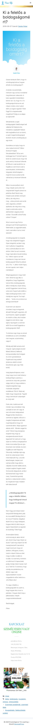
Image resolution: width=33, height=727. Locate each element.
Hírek (7, 696)
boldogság (14, 699)
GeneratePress (19, 724)
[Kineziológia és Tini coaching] (7, 3)
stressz (5, 702)
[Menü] (30, 3)
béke (7, 699)
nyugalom (22, 699)
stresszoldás (13, 702)
